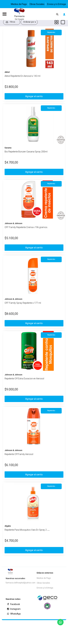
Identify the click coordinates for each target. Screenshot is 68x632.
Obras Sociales (37, 4)
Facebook (15, 604)
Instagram (15, 609)
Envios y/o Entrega (56, 4)
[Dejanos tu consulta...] (60, 622)
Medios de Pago (19, 4)
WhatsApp (15, 613)
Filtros (12, 22)
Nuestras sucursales (15, 578)
